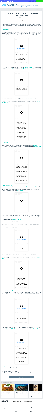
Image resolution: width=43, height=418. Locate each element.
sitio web (13, 68)
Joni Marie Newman (24, 139)
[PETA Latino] (29, 1)
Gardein (4, 65)
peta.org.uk (30, 407)
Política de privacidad (18, 412)
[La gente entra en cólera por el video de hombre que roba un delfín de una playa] (35, 387)
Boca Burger (5, 253)
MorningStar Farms (7, 366)
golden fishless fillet (28, 67)
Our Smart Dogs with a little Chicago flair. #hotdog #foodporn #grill (21, 247)
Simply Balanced (7, 326)
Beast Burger (28, 36)
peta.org (30, 405)
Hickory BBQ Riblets (30, 369)
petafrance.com (37, 407)
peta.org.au (30, 411)
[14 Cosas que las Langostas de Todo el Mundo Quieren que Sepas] (21, 387)
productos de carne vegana (20, 216)
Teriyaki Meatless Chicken (18, 328)
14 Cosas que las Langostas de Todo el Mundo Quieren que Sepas (21, 394)
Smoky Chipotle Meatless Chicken (30, 328)
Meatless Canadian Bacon (21, 188)
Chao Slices (35, 145)
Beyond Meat (6, 29)
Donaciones (39, 1)
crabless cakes (7, 68)
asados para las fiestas (29, 98)
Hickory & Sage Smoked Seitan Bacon (14, 296)
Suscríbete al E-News (4, 408)
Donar (16, 411)
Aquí (14, 374)
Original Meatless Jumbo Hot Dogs (8, 188)
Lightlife (5, 223)
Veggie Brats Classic (20, 190)
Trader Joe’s (5, 214)
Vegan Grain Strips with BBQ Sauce (32, 186)
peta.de (30, 408)
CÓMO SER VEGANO (21, 377)
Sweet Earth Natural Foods (9, 290)
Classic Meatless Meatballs (17, 69)
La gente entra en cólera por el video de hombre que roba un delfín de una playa (35, 394)
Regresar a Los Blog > (38, 9)
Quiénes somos (17, 405)
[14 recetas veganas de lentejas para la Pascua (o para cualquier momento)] (7, 387)
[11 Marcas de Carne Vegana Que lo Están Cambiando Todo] (20, 20)
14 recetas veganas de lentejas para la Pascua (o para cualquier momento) (6, 394)
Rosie (22, 322)
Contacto (16, 407)
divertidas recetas (24, 68)
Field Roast (5, 142)
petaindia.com (37, 405)
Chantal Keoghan (24, 210)
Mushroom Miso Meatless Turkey (8, 328)
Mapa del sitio (3, 407)
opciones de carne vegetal (26, 23)
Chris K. (22, 287)
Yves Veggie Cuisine (7, 185)
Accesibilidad (2, 405)
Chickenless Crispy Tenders (17, 219)
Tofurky (4, 97)
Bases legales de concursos (19, 408)
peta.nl (36, 408)
